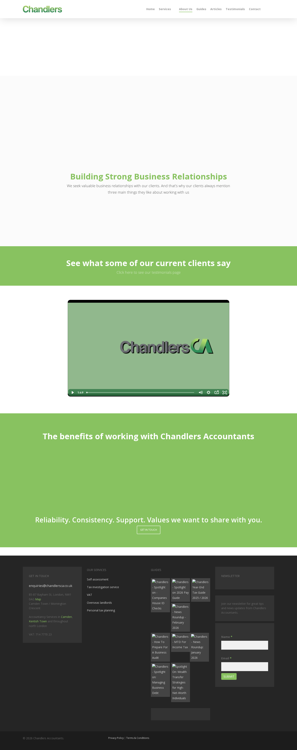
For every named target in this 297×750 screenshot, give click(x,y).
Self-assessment (97, 579)
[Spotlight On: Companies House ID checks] (160, 595)
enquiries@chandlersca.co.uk (50, 585)
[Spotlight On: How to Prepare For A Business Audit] (160, 647)
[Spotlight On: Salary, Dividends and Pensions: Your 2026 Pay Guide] (180, 590)
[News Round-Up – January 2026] (199, 647)
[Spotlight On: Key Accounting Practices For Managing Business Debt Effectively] (160, 680)
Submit (228, 676)
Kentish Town (38, 621)
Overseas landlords (99, 603)
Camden (66, 617)
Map (38, 599)
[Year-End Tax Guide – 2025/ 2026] (200, 590)
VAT (89, 595)
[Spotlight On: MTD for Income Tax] (180, 642)
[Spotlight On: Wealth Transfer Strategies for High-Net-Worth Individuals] (180, 682)
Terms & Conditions (137, 738)
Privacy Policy (116, 738)
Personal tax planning (101, 610)
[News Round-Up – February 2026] (180, 617)
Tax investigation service (103, 587)
